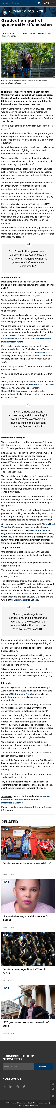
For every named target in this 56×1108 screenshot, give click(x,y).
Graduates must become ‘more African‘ (27, 863)
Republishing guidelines (28, 1105)
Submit (44, 1066)
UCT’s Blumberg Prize (20, 694)
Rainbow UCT (37, 384)
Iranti (27, 527)
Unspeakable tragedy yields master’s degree (25, 918)
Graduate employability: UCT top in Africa (24, 971)
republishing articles (27, 807)
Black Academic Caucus (26, 600)
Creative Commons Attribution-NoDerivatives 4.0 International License (25, 799)
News (5, 829)
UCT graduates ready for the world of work (26, 1024)
